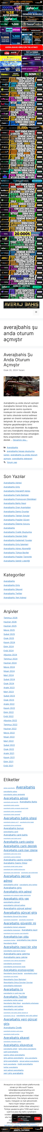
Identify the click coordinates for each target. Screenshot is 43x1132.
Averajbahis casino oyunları (18, 859)
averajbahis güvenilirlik (11, 920)
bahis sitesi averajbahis (27, 1049)
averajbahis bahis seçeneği (12, 814)
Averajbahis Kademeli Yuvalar (18, 540)
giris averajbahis (31, 1058)
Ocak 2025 (9, 638)
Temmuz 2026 (10, 618)
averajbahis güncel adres (14, 905)
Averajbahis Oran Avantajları (17, 507)
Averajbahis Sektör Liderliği (17, 561)
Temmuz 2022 (10, 724)
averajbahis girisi (11, 884)
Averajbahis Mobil (10, 943)
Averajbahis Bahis (28, 802)
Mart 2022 (9, 741)
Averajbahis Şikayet (13, 589)
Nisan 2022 (9, 737)
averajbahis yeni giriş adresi (27, 1015)
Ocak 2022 (9, 749)
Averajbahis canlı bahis (16, 835)
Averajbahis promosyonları (19, 969)
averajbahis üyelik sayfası (11, 1034)
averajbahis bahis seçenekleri (13, 811)
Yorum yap (12, 462)
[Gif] (21, 128)
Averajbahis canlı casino (19, 841)
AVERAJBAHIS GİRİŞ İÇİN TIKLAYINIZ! (21, 47)
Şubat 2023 (9, 696)
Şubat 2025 (9, 634)
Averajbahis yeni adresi (14, 1009)
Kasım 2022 (9, 708)
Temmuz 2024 (10, 659)
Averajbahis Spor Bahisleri (15, 979)
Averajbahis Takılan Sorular (17, 515)
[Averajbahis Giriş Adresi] (21, 305)
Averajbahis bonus (14, 828)
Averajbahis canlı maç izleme (21, 850)
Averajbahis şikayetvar (18, 1045)
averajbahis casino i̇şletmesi (12, 857)
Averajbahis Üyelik (13, 1027)
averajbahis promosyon (12, 964)
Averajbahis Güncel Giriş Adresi (15, 916)
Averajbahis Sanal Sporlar (13, 973)
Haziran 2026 (10, 622)
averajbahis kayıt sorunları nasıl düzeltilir (16, 933)
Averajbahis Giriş (12, 487)
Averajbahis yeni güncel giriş (20, 1021)
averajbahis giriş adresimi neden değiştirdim (17, 895)
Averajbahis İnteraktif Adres (17, 491)
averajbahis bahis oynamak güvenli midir (16, 808)
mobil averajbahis (25, 1064)
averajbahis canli (11, 831)
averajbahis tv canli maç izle (14, 993)
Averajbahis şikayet (16, 1037)
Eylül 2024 (9, 650)
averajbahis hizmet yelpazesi (14, 927)
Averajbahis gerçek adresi (17, 878)
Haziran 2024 (10, 663)
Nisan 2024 (9, 671)
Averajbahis (12, 447)
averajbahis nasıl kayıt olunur (15, 951)
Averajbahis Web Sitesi (12, 1003)
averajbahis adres (10, 791)
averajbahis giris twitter (28, 885)
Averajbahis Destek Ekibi (15, 536)
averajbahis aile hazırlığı (11, 802)
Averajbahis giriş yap (16, 898)
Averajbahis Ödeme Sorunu (17, 524)
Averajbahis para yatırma (17, 953)
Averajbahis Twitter (13, 593)
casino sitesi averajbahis (14, 1055)
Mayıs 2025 (9, 630)
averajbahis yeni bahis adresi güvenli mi (16, 1012)
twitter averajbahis (11, 1067)
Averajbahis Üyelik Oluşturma (18, 532)
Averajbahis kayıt (29, 930)
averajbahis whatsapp (30, 1003)
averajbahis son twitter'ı (11, 976)
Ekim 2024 (9, 646)
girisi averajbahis (11, 1061)
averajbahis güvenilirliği (26, 920)
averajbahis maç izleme (27, 940)
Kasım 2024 (9, 642)
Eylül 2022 (8, 716)
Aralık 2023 (9, 687)
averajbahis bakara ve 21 (11, 822)
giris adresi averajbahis (14, 1058)
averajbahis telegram (22, 458)
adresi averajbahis (9, 788)
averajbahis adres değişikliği (14, 794)
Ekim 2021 (8, 761)
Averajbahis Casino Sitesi (15, 863)
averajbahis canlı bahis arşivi (12, 838)
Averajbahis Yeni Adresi (15, 597)
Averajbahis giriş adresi (18, 891)
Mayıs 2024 (9, 667)
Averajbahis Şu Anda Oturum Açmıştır (18, 359)
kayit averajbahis (10, 1064)
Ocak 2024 (9, 683)
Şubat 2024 (9, 679)
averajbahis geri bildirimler (12, 872)
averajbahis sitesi (30, 973)
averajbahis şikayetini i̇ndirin (12, 1041)
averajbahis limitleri (10, 940)
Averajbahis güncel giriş (20, 912)
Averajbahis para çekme (15, 957)
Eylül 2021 (8, 765)
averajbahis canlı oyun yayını (12, 854)
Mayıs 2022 (9, 733)
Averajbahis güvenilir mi (20, 923)
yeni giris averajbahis (13, 1073)
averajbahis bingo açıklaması (12, 825)
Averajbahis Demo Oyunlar (16, 511)
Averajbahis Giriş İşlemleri (16, 544)
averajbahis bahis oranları (11, 805)
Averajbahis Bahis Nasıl (15, 503)
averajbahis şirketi (10, 1049)
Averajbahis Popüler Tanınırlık (18, 557)
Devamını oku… (20, 440)
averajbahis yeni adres (13, 1006)
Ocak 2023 (9, 700)
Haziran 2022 (10, 729)
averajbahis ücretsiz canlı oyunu (13, 1031)
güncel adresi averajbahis (29, 1061)
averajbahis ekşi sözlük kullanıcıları (14, 869)
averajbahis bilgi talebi (27, 822)
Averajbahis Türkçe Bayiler (16, 552)
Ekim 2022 (9, 712)
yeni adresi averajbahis (14, 1070)
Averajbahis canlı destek (20, 846)
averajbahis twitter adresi (13, 1000)
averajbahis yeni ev (9, 1015)
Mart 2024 (9, 675)
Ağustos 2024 (10, 655)
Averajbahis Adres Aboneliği (17, 548)
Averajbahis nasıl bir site (20, 947)
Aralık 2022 (9, 704)
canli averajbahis (11, 1052)
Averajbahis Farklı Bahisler (16, 495)
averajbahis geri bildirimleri (29, 872)
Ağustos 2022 (10, 720)
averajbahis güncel (12, 902)
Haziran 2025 (10, 626)
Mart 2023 (9, 692)
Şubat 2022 (9, 745)
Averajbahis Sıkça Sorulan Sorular (18, 982)
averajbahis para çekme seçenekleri (14, 960)
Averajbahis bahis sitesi (20, 818)
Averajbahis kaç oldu (16, 936)
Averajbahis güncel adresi (18, 908)
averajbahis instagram (12, 930)
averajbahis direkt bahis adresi (13, 866)
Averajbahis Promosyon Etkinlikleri (20, 499)
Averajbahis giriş (13, 887)
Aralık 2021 (9, 753)
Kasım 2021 (9, 757)
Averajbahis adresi (16, 798)
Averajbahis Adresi (13, 483)
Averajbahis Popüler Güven (17, 520)
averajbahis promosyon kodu (14, 967)
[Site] (21, 79)
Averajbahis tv (13, 989)
